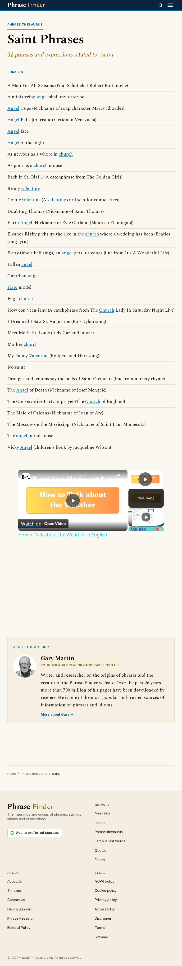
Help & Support (19, 909)
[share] (118, 475)
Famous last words (110, 841)
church (66, 154)
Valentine (38, 355)
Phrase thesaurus (34, 773)
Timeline (14, 890)
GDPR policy (104, 881)
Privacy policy (106, 900)
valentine (30, 188)
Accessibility (105, 909)
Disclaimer (103, 918)
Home (11, 773)
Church (106, 310)
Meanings (102, 813)
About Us (14, 881)
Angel (13, 108)
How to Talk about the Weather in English (72, 477)
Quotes (101, 851)
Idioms (100, 823)
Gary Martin (57, 658)
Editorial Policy (18, 928)
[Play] (146, 517)
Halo (12, 287)
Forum (100, 860)
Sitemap (101, 937)
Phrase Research (21, 918)
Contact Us (16, 900)
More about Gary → (57, 714)
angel (42, 97)
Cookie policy (106, 890)
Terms (100, 928)
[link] (26, 477)
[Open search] (160, 5)
